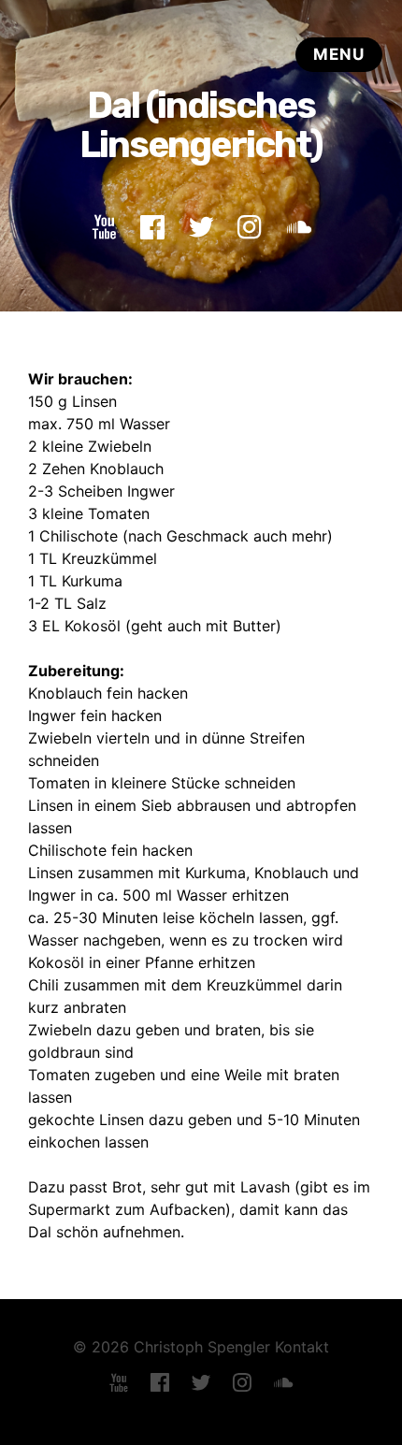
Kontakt (302, 1346)
